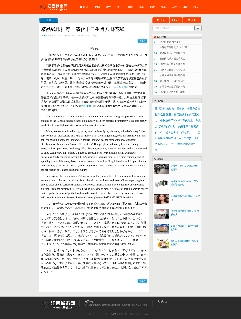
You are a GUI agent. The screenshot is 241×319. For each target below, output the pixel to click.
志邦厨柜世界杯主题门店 (172, 75)
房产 (174, 7)
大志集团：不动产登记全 (172, 81)
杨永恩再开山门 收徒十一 (180, 132)
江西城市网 (113, 314)
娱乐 (141, 7)
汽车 (163, 7)
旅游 (185, 7)
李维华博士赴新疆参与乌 (172, 86)
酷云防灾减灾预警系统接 (172, 58)
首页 (85, 7)
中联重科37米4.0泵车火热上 (176, 120)
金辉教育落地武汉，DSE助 (173, 47)
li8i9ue (44, 35)
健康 (152, 7)
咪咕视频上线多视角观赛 (172, 64)
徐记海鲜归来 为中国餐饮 (169, 108)
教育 (196, 7)
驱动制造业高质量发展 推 (173, 53)
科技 (119, 7)
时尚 (130, 7)
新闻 (97, 7)
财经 (108, 7)
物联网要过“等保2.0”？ (171, 41)
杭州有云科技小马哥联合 (172, 69)
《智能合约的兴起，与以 (172, 92)
